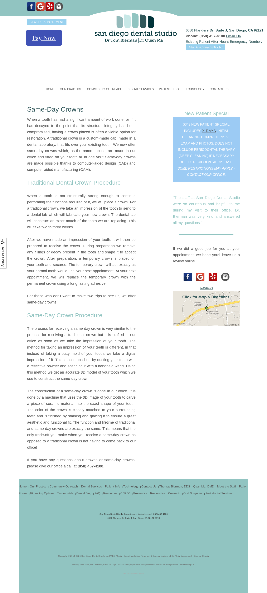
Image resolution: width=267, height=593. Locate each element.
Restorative (157, 493)
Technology (194, 89)
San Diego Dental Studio (93, 556)
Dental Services (140, 89)
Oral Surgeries (193, 493)
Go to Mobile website (133, 573)
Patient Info (169, 89)
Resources (110, 493)
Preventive (140, 493)
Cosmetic (174, 493)
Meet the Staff (226, 486)
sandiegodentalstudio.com (138, 514)
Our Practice (71, 89)
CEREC (125, 493)
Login (206, 556)
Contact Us (219, 89)
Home (50, 89)
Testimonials (65, 493)
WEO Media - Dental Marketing (125, 556)
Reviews (206, 288)
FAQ (97, 493)
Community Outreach (104, 89)
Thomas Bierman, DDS (174, 486)
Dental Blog (84, 493)
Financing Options (42, 493)
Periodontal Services (219, 493)
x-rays (209, 131)
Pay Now (44, 37)
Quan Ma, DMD (203, 486)
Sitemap (198, 556)
